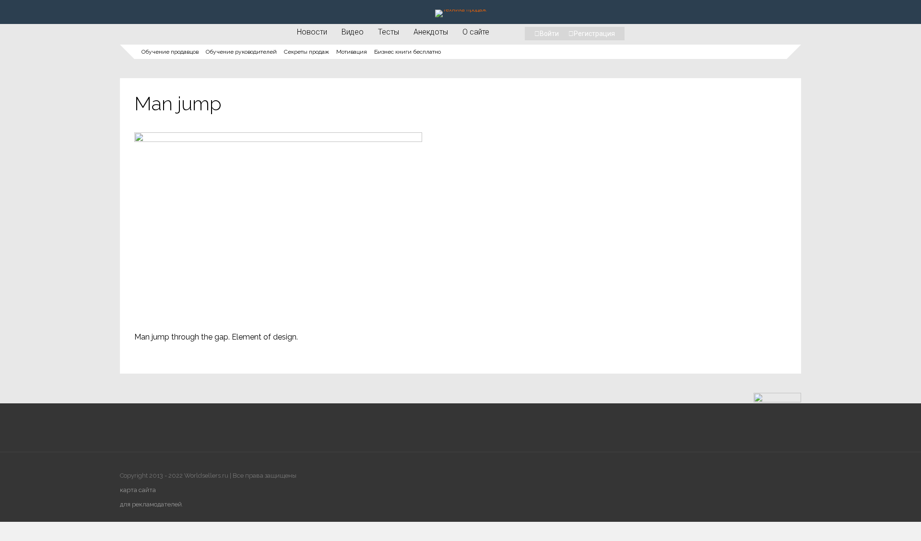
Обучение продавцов (170, 51)
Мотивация (351, 51)
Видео (353, 31)
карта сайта (138, 490)
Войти (549, 33)
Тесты (388, 31)
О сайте (475, 31)
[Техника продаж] (460, 9)
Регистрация (594, 33)
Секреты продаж (306, 51)
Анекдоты (430, 31)
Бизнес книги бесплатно (407, 51)
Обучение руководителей (241, 51)
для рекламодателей (151, 504)
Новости (312, 31)
